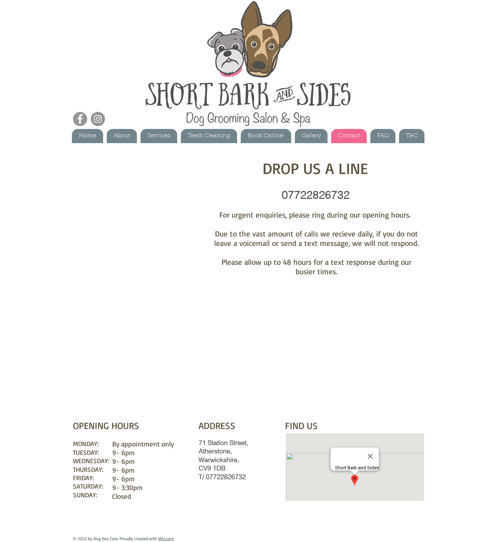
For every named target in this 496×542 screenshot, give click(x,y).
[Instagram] (98, 119)
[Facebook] (80, 119)
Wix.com (166, 538)
